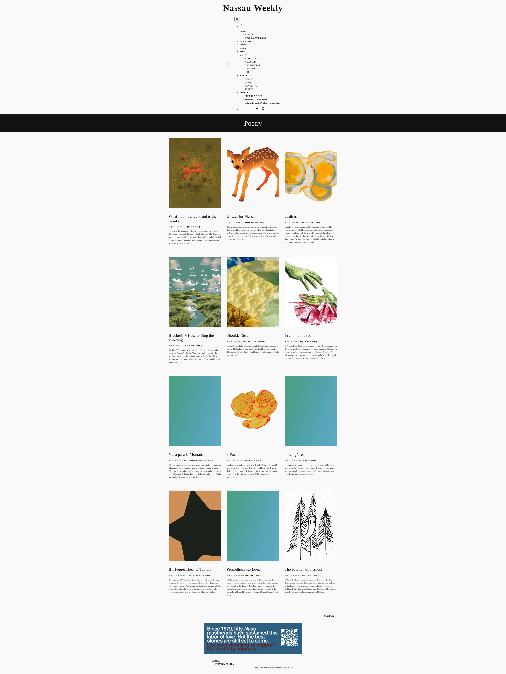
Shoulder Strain (239, 335)
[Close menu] (237, 19)
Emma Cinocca (250, 222)
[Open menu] (228, 65)
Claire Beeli (189, 346)
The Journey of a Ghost (303, 569)
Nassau (237, 8)
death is (291, 216)
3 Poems (233, 454)
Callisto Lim (248, 575)
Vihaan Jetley (305, 575)
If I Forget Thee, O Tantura (190, 569)
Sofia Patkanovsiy (250, 341)
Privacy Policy (224, 664)
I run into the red (298, 335)
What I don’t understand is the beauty (192, 218)
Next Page (330, 616)
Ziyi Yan (189, 226)
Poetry (197, 226)
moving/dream (296, 454)
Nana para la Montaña (186, 454)
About (216, 660)
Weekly (268, 8)
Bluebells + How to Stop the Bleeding (191, 337)
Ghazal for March (241, 216)
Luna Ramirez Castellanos (194, 460)
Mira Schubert (307, 222)
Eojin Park (304, 341)
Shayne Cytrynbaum (193, 575)
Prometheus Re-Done (244, 569)
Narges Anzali (247, 460)
